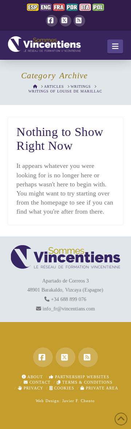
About (34, 377)
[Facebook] (51, 20)
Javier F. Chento (78, 401)
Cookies (63, 388)
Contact (39, 382)
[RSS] (79, 20)
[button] (115, 46)
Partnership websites (81, 377)
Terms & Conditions (86, 382)
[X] (65, 20)
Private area (101, 388)
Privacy (32, 388)
